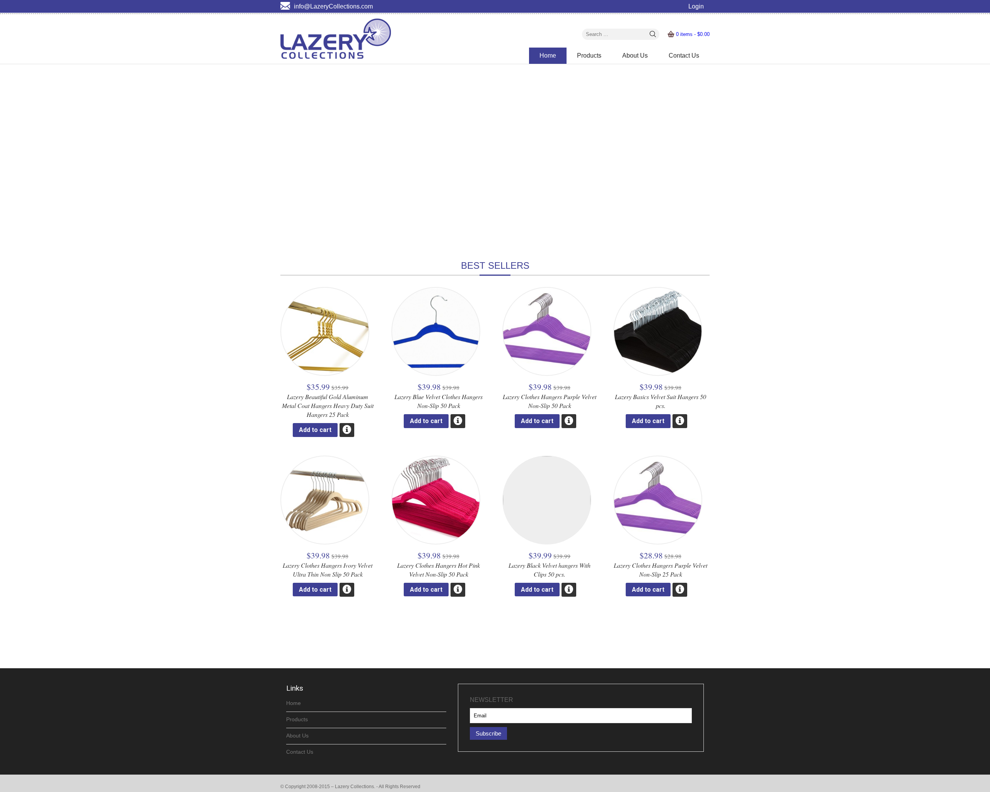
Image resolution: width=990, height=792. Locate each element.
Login (696, 6)
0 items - (693, 34)
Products (589, 55)
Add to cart (315, 430)
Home (547, 55)
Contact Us (684, 55)
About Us (635, 55)
